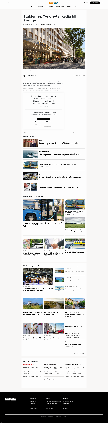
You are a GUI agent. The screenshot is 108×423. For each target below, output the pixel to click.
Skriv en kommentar (79, 132)
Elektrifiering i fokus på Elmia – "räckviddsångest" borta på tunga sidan (52, 373)
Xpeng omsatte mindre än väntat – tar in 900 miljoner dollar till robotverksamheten (54, 379)
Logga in (49, 121)
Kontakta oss (66, 403)
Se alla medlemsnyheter (79, 353)
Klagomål (48, 405)
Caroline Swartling (31, 75)
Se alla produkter (33, 408)
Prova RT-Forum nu (43, 119)
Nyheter (33, 6)
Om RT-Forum (66, 408)
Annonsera (69, 6)
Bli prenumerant (33, 401)
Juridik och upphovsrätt (51, 403)
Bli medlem (32, 403)
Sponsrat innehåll (50, 408)
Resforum (40, 6)
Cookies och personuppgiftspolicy (53, 401)
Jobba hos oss (66, 405)
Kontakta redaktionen (68, 401)
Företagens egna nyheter (31, 266)
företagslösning (47, 126)
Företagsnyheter (49, 6)
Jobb (75, 6)
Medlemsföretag (60, 6)
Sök (8, 2)
